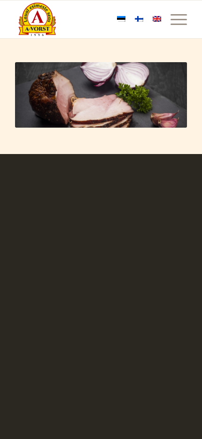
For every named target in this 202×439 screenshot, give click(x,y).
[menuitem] (174, 19)
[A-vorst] (83, 19)
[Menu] (174, 19)
